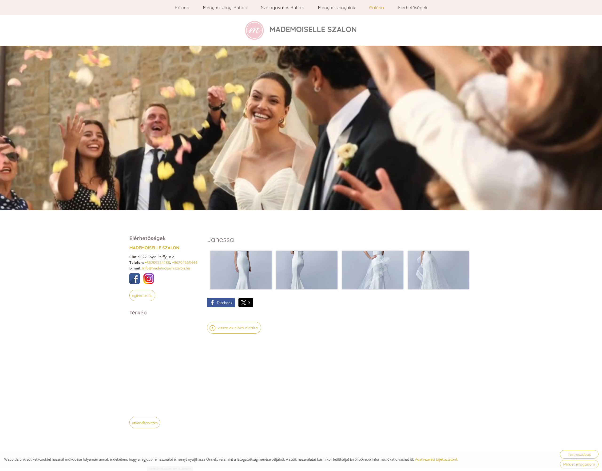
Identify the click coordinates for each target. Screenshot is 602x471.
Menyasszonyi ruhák (225, 7)
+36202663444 (184, 262)
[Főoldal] (254, 30)
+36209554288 (157, 262)
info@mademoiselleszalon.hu (166, 268)
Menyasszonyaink (336, 7)
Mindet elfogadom (579, 464)
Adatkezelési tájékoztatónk (436, 459)
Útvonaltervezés (145, 422)
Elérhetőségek (413, 7)
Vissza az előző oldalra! (238, 327)
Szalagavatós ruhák (282, 7)
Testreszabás (579, 454)
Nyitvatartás (142, 295)
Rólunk (182, 7)
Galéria (376, 7)
